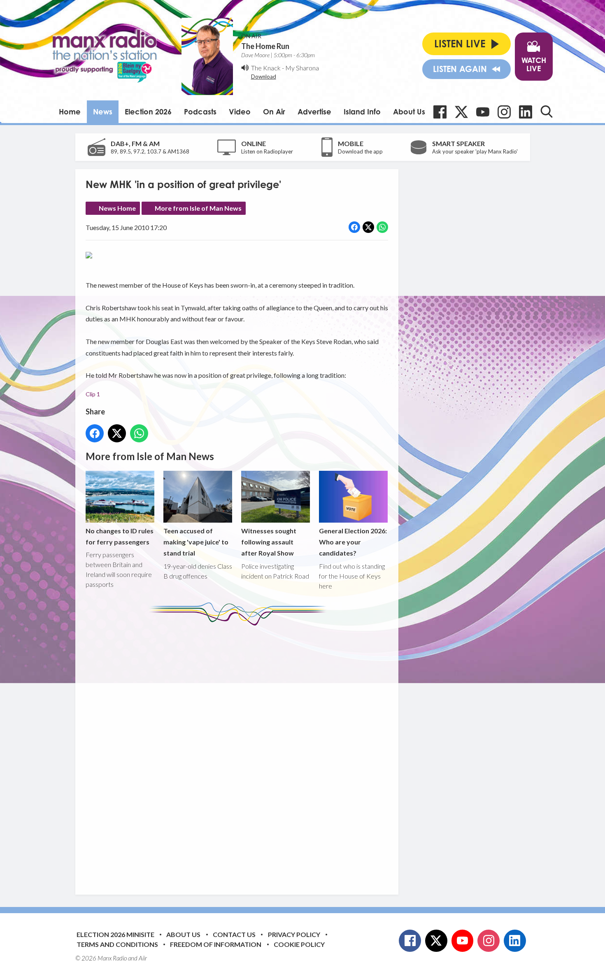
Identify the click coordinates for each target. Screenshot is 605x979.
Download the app (360, 151)
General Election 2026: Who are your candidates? (353, 542)
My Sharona (302, 68)
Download (263, 76)
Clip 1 (93, 394)
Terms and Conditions (117, 944)
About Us (409, 111)
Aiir (143, 958)
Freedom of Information (215, 944)
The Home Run (265, 46)
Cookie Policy (299, 944)
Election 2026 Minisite (115, 934)
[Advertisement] (240, 754)
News (102, 111)
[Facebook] (440, 112)
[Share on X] (368, 227)
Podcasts (200, 111)
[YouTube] (482, 112)
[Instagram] (504, 112)
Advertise (314, 111)
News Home (117, 208)
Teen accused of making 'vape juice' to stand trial (195, 542)
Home (70, 111)
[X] (461, 112)
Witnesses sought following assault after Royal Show (268, 542)
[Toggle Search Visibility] (546, 111)
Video (240, 111)
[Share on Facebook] (354, 227)
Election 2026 (148, 111)
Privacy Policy (294, 934)
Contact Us (234, 934)
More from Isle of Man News (198, 208)
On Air (274, 111)
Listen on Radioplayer (267, 151)
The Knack (266, 68)
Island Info (362, 111)
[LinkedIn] (525, 112)
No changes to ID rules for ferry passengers (120, 536)
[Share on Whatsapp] (382, 227)
